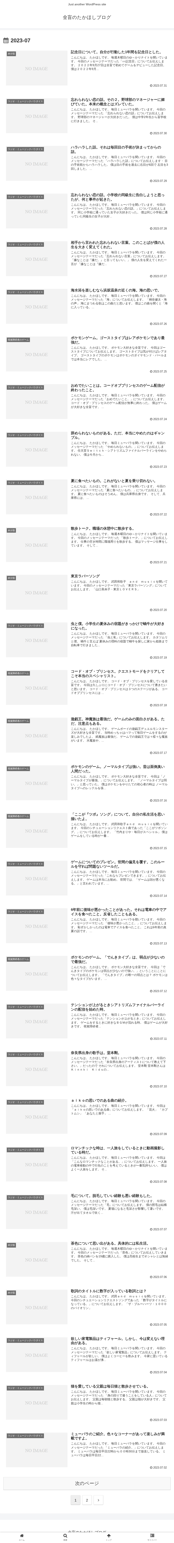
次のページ (87, 1483)
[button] (161, 815)
